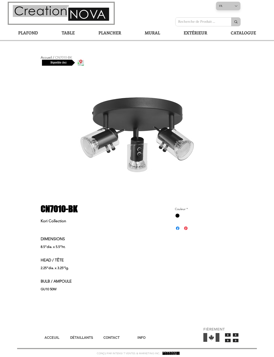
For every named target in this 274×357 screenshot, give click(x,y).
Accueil (46, 57)
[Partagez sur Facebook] (177, 228)
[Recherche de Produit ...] (235, 22)
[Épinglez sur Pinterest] (185, 228)
